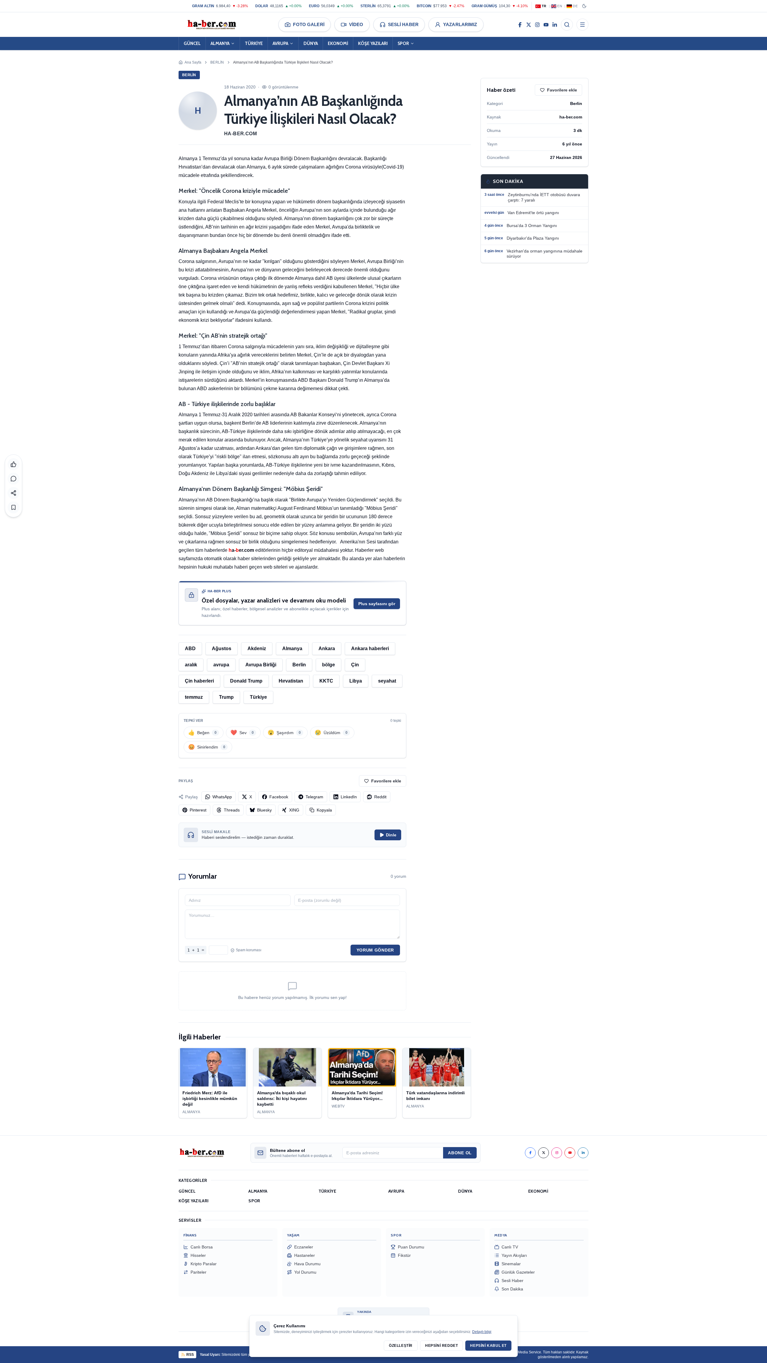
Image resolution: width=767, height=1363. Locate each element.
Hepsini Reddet (441, 1346)
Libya (355, 680)
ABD (190, 648)
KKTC (326, 680)
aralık (191, 664)
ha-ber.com (240, 133)
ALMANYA (220, 43)
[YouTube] (546, 24)
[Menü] (582, 25)
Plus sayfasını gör (376, 603)
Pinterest (198, 810)
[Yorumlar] (13, 479)
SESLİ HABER (403, 24)
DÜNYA (311, 43)
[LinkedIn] (554, 24)
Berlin (217, 62)
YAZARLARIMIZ (460, 24)
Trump (226, 697)
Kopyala (324, 810)
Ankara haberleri (370, 648)
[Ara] (567, 25)
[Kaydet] (13, 507)
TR (544, 6)
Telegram (314, 796)
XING (294, 810)
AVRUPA (280, 43)
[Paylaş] (13, 493)
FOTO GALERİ (308, 24)
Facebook (278, 796)
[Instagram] (537, 24)
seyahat (387, 680)
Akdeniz (256, 648)
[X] (528, 24)
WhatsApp (222, 796)
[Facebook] (520, 24)
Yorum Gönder (375, 950)
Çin (355, 664)
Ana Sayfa (193, 62)
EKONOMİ (338, 43)
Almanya (292, 648)
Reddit (380, 796)
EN (559, 6)
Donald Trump (246, 680)
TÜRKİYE (254, 43)
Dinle (391, 834)
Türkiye (258, 697)
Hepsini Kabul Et (488, 1346)
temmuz (194, 697)
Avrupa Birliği (260, 664)
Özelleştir (401, 1346)
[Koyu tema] (584, 6)
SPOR (403, 43)
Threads (232, 810)
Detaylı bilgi (481, 1332)
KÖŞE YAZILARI (373, 43)
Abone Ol (460, 1152)
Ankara (326, 648)
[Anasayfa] (211, 24)
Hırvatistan (291, 680)
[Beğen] (13, 464)
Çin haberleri (199, 680)
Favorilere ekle (386, 781)
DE (575, 6)
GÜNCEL (192, 43)
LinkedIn (349, 796)
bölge (328, 664)
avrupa (221, 664)
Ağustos (221, 648)
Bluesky (264, 810)
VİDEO (356, 24)
